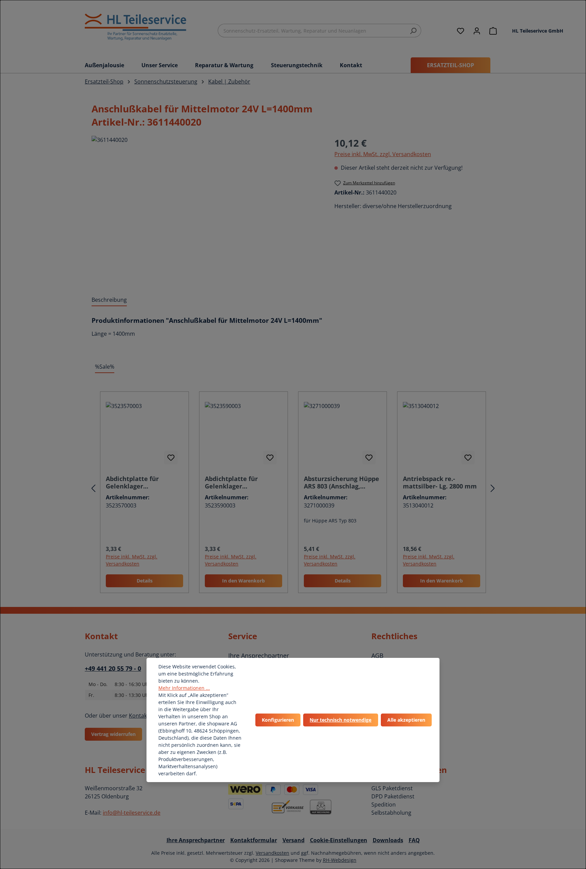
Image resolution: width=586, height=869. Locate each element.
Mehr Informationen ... (184, 688)
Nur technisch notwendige (340, 720)
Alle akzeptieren (406, 720)
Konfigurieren (278, 720)
